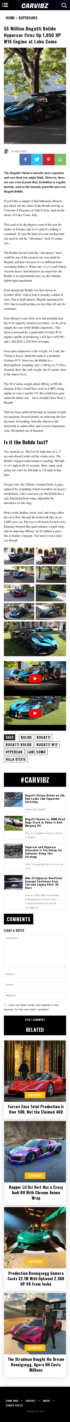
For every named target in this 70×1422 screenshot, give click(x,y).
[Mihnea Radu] (7, 151)
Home (10, 17)
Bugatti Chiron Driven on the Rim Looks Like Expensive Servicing (45, 798)
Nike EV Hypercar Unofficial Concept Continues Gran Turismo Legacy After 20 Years (43, 883)
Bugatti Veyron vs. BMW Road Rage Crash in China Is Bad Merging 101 (45, 822)
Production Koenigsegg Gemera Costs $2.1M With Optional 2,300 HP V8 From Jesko (36, 1278)
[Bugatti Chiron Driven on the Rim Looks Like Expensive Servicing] (13, 799)
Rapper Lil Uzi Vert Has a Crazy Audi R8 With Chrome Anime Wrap (36, 1192)
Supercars (28, 17)
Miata (22, 374)
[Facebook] (25, 159)
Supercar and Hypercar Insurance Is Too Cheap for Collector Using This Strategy (43, 852)
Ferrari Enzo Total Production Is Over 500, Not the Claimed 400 (36, 1109)
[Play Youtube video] (35, 678)
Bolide (26, 737)
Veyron (47, 266)
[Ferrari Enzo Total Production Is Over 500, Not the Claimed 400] (35, 1071)
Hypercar (14, 751)
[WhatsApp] (60, 159)
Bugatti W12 (47, 744)
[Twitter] (37, 159)
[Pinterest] (48, 159)
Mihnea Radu (19, 151)
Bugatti (44, 737)
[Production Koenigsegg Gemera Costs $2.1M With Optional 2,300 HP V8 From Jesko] (35, 1237)
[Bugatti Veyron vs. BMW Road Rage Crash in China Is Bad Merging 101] (13, 823)
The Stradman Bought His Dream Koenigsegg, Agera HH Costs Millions (36, 1364)
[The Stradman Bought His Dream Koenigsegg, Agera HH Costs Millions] (35, 1323)
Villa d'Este (16, 759)
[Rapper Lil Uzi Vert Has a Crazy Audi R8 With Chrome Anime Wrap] (35, 1151)
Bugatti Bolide (19, 744)
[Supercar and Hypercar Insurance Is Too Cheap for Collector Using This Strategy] (13, 851)
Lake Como (36, 751)
